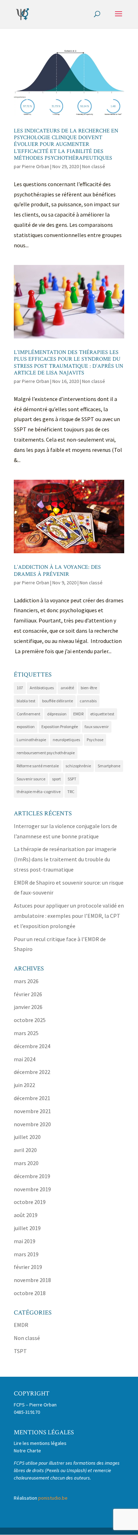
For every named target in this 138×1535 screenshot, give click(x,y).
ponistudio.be (53, 1498)
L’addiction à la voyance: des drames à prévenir (57, 570)
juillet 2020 (27, 1136)
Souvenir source (31, 778)
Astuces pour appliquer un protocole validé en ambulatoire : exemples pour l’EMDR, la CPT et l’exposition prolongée (69, 915)
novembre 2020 (32, 1124)
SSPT (72, 778)
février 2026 (28, 994)
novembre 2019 (32, 1189)
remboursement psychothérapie (46, 752)
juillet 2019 (27, 1228)
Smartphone (109, 765)
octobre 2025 (30, 1019)
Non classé (93, 166)
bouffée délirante (57, 700)
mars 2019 (26, 1254)
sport (56, 778)
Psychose (95, 739)
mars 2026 (26, 981)
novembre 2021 (32, 1111)
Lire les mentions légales (40, 1443)
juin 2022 (24, 1084)
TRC (70, 791)
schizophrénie (78, 765)
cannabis (88, 700)
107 (20, 687)
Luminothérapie (31, 739)
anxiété (67, 687)
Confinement (28, 713)
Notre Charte (27, 1450)
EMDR (78, 713)
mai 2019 (24, 1241)
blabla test (26, 700)
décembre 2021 (32, 1098)
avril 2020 (25, 1149)
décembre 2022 (32, 1071)
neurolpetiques (66, 739)
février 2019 (28, 1266)
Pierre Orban (35, 166)
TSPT (20, 1350)
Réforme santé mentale (38, 765)
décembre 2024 (32, 1046)
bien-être (89, 687)
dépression (57, 713)
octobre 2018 (30, 1293)
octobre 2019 (30, 1201)
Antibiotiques (42, 687)
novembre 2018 (32, 1279)
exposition (26, 726)
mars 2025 (26, 1033)
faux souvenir (97, 726)
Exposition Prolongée (59, 726)
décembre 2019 (32, 1176)
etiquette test (102, 713)
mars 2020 (26, 1163)
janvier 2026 (28, 1006)
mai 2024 (24, 1059)
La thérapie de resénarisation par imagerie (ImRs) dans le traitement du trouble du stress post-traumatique (65, 859)
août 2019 (26, 1214)
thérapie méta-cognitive (39, 791)
